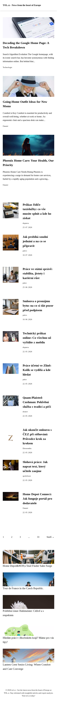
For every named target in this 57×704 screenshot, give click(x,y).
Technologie (7, 67)
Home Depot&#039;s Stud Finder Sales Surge (27, 565)
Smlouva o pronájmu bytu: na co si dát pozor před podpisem (38, 306)
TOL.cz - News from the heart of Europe (22, 5)
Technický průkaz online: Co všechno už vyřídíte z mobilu (37, 338)
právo (25, 251)
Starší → (50, 537)
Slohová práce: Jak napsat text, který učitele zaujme (35, 466)
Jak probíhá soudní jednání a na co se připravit (35, 241)
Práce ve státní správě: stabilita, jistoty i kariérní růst (37, 273)
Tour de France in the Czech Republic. (23, 588)
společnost (27, 476)
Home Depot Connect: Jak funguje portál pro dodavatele (37, 499)
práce (25, 283)
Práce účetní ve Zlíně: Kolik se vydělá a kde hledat (37, 370)
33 (38, 537)
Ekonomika (27, 448)
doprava (26, 223)
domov (25, 412)
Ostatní (5, 126)
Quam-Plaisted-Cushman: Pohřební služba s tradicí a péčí (37, 402)
